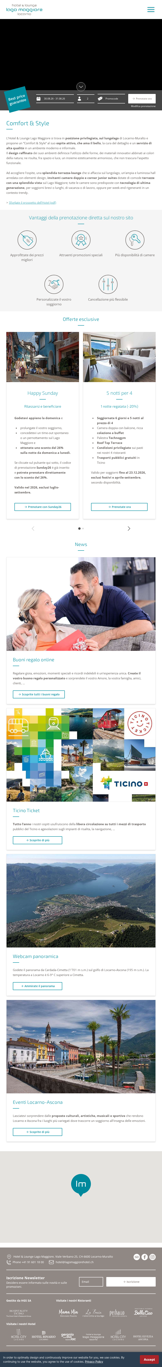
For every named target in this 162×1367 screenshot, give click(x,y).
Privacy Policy (94, 1361)
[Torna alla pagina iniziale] (24, 9)
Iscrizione (133, 1282)
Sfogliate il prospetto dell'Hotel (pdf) (32, 203)
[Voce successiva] (129, 528)
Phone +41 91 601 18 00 (28, 1262)
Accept (149, 1359)
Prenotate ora (121, 507)
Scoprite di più (39, 840)
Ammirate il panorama (39, 986)
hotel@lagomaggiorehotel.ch (75, 1262)
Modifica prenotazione (143, 106)
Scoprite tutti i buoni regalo (41, 694)
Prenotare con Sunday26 (44, 507)
